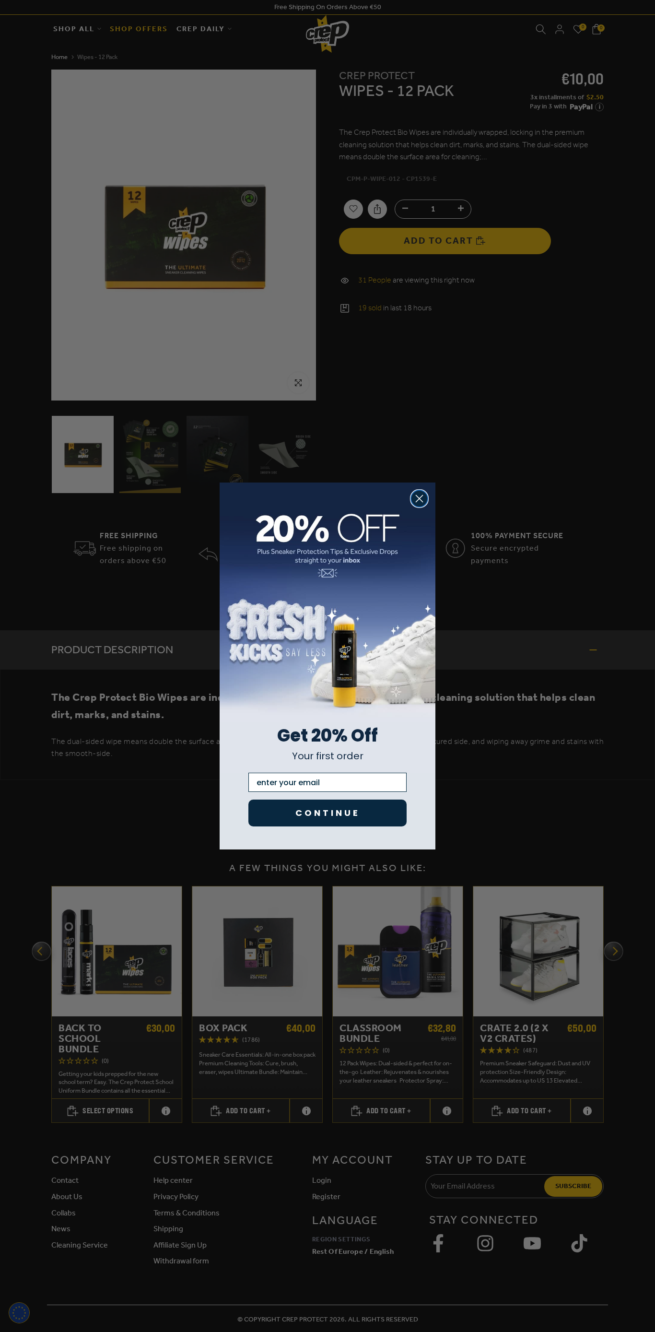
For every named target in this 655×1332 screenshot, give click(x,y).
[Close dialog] (419, 498)
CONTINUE (327, 813)
